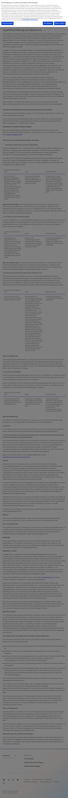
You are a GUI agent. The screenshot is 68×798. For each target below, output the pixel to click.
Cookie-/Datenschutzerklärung (29, 20)
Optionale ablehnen (60, 23)
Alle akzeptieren (48, 23)
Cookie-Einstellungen (7, 23)
